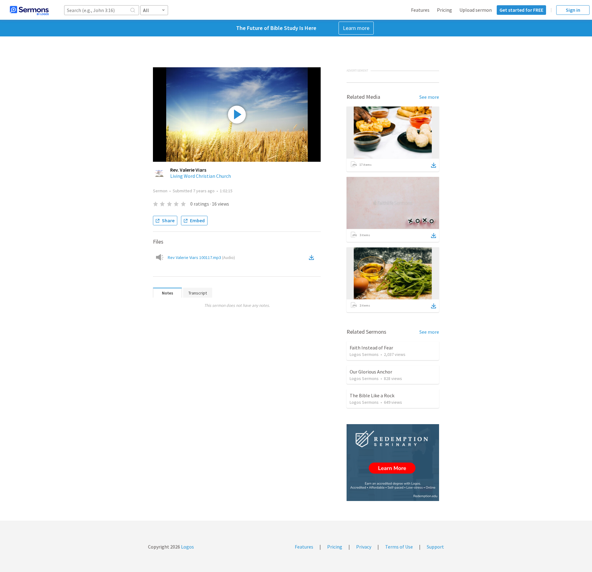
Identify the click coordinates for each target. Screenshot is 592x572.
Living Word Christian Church (200, 176)
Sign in (573, 10)
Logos (187, 547)
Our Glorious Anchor (371, 372)
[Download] (433, 165)
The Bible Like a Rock (372, 395)
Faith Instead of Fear (371, 347)
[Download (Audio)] (313, 257)
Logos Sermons (364, 354)
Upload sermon (475, 10)
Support (435, 547)
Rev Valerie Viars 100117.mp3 (201, 257)
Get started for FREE (521, 10)
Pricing (444, 10)
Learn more (356, 27)
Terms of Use (399, 547)
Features (420, 10)
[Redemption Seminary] (393, 462)
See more (429, 97)
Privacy (363, 547)
